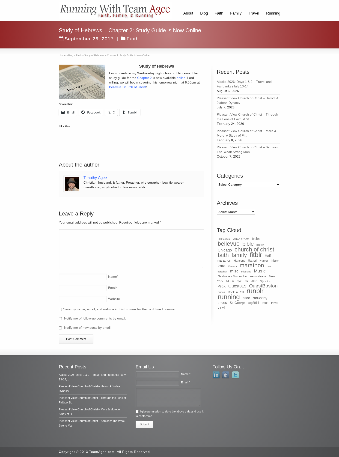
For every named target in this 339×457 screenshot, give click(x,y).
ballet (256, 239)
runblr (255, 291)
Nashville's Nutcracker (232, 276)
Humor (263, 260)
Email (112, 288)
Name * (185, 374)
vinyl (221, 307)
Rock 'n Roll (236, 292)
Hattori (252, 260)
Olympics (265, 281)
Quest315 (237, 286)
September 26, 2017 (89, 38)
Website (114, 299)
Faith (219, 13)
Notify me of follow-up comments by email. (95, 318)
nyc (239, 281)
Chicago (225, 250)
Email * (185, 382)
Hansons (239, 260)
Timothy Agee (95, 178)
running (229, 297)
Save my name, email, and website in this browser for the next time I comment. (120, 309)
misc (234, 271)
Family (236, 13)
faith (223, 255)
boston (260, 244)
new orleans (258, 276)
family (239, 255)
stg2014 (253, 303)
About (188, 13)
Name (113, 276)
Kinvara (232, 266)
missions (246, 271)
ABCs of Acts (241, 239)
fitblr (256, 254)
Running (273, 13)
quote (221, 292)
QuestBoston (263, 285)
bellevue (229, 243)
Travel (254, 13)
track (265, 303)
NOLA (230, 281)
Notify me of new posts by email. (87, 327)
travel (274, 303)
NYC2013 (250, 281)
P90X (222, 286)
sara (246, 298)
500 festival (224, 239)
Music (260, 271)
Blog (204, 13)
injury (275, 260)
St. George (238, 303)
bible (248, 244)
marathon (252, 265)
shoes (222, 303)
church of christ (254, 249)
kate (222, 266)
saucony (260, 298)
